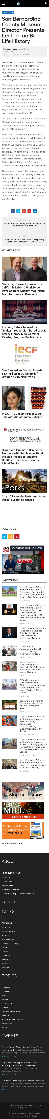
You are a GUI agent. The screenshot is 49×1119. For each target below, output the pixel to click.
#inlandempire (8, 1052)
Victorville (6, 955)
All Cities (7, 922)
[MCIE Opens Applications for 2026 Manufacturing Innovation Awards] (9, 650)
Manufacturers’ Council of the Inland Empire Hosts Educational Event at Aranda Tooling (33, 764)
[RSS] (10, 536)
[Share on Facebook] (13, 211)
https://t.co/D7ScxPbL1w (13, 1068)
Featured (6, 1015)
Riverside (6, 927)
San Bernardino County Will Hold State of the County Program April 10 (24, 224)
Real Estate (7, 1023)
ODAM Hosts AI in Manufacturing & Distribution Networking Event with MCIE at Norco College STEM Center (32, 686)
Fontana (5, 935)
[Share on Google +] (24, 211)
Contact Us (7, 881)
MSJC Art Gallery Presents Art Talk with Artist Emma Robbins (22, 415)
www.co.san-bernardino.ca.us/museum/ (26, 165)
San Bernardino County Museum (16, 54)
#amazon (6, 1086)
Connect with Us (34, 1113)
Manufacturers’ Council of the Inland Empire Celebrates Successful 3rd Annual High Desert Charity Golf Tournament (32, 592)
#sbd (27, 1086)
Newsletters (7, 885)
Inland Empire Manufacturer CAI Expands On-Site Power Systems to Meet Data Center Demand (32, 667)
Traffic (5, 1027)
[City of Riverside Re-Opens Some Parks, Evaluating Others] (24, 481)
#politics (19, 1052)
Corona (5, 951)
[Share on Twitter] (18, 211)
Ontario (5, 947)
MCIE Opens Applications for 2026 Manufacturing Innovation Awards (31, 650)
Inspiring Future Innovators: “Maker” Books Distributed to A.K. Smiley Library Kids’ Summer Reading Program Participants (24, 332)
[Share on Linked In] (35, 211)
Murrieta (6, 963)
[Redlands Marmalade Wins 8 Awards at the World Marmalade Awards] (9, 705)
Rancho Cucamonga (10, 943)
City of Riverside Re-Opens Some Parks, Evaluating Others (24, 498)
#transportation (37, 1086)
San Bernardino (8, 931)
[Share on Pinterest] (29, 211)
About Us (6, 877)
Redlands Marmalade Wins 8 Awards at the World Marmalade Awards (31, 704)
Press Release (11, 49)
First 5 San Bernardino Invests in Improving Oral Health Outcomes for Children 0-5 (24, 240)
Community (7, 12)
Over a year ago (10, 1056)
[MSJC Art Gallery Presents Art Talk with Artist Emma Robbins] (24, 398)
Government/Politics (11, 1011)
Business (6, 987)
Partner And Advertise (17, 1113)
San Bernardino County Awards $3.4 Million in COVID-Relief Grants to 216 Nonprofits (22, 374)
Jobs (4, 995)
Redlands (13, 51)
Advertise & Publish (10, 889)
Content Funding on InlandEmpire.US (18, 893)
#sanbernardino (18, 1086)
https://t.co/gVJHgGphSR (13, 1083)
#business (6, 1071)
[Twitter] (4, 536)
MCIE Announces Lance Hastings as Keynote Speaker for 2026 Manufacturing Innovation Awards (32, 633)
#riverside (16, 1071)
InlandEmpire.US (11, 872)
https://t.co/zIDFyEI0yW (31, 1050)
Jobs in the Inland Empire (20, 1116)
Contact (35, 1116)
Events (5, 1007)
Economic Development (12, 1019)
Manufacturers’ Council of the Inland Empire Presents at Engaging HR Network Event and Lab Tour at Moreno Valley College (33, 745)
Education (6, 991)
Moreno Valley (8, 939)
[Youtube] (16, 536)
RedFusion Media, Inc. (27, 1105)
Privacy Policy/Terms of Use (28, 1107)
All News (6, 999)
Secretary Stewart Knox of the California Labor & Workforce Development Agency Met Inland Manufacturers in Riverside (23, 289)
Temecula (6, 959)
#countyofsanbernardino (34, 1052)
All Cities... (6, 967)
